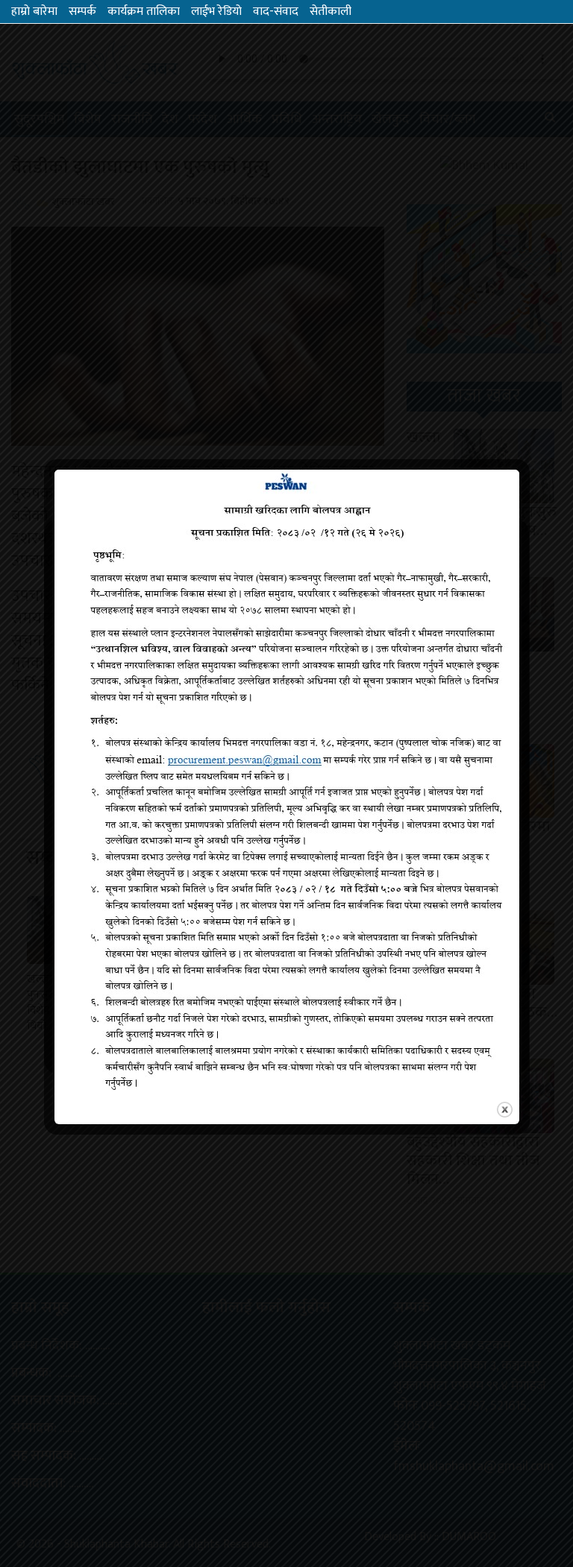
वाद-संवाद (275, 11)
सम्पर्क (82, 11)
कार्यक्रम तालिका (143, 11)
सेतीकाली (330, 11)
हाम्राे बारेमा (34, 11)
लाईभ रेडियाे (216, 11)
